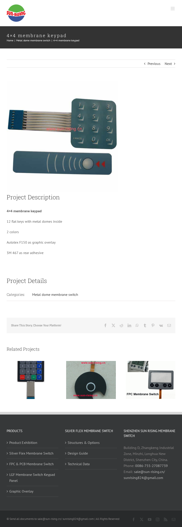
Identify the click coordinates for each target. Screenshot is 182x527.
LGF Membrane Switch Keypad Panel (32, 477)
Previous (154, 63)
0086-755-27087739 (151, 465)
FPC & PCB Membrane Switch (31, 464)
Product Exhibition (23, 442)
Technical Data (79, 464)
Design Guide (78, 453)
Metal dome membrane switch (55, 294)
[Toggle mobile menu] (173, 8)
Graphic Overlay (21, 491)
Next (168, 63)
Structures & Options (84, 442)
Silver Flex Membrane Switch (31, 453)
